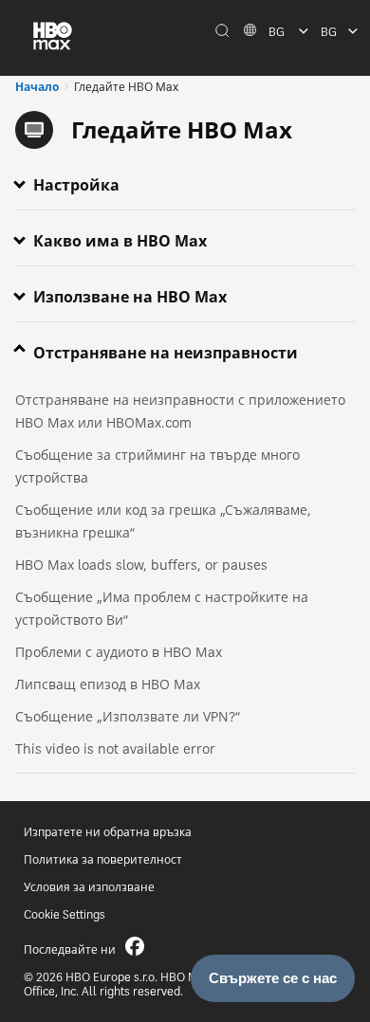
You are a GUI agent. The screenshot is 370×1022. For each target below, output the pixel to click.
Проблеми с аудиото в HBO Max (118, 652)
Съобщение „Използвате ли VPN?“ (127, 716)
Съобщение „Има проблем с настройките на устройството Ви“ (161, 608)
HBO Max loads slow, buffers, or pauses (141, 565)
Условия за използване (89, 887)
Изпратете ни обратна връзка (108, 832)
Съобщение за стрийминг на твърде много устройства (157, 466)
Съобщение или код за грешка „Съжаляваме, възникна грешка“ (163, 521)
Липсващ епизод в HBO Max (107, 684)
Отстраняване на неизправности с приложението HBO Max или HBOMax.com (180, 411)
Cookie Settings (64, 914)
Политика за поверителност (103, 859)
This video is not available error (115, 748)
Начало (37, 87)
